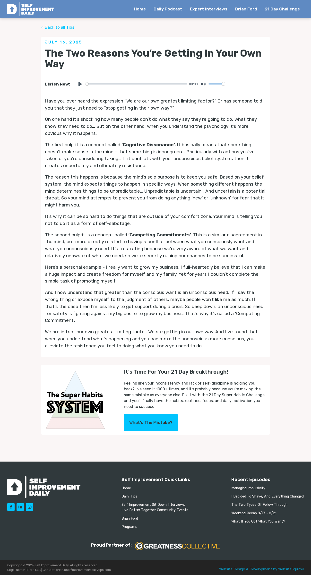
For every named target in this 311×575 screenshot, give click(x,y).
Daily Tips (129, 496)
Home (140, 9)
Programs (129, 527)
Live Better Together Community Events (154, 510)
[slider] (136, 84)
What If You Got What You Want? (258, 521)
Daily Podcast (168, 9)
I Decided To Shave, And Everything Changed (267, 496)
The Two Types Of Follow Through (259, 505)
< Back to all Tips (57, 27)
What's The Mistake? (151, 422)
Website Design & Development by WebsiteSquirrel (261, 569)
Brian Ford (246, 9)
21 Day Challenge (282, 9)
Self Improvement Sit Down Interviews (153, 505)
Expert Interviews (208, 9)
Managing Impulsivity (248, 488)
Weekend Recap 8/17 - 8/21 (253, 513)
